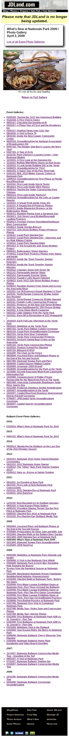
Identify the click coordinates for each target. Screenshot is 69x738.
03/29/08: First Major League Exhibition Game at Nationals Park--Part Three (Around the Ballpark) (33, 586)
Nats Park (35, 11)
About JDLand (54, 710)
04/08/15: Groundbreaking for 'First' (26, 168)
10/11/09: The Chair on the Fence (24, 353)
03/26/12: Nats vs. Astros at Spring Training (30, 472)
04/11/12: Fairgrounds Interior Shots (26, 272)
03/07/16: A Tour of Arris (20, 152)
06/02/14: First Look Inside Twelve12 (26, 195)
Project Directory (15, 715)
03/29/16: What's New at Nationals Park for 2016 (33, 426)
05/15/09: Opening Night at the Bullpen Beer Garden (34, 534)
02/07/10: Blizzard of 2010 (20, 350)
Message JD (53, 715)
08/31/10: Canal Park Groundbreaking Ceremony (33, 331)
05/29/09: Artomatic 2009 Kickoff (24, 366)
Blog (5, 11)
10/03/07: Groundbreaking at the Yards (27, 390)
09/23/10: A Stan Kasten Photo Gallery (27, 505)
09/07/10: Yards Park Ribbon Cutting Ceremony (32, 329)
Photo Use (52, 724)
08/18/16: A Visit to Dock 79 (21, 133)
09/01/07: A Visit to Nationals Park (25, 658)
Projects (24, 11)
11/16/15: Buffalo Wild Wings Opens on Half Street (33, 162)
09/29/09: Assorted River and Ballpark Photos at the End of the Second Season (33, 357)
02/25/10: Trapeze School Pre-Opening (27, 347)
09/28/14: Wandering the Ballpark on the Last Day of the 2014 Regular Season (33, 447)
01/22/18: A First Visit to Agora (23, 120)
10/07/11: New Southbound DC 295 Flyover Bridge (34, 307)
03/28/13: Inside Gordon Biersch (24, 227)
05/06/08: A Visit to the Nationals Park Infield (31, 560)
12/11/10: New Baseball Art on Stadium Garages (33, 503)
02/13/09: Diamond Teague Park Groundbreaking (33, 542)
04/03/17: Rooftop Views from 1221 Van (28, 130)
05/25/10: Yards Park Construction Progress (31, 337)
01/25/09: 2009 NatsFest (20, 545)
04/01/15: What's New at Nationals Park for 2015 (33, 436)
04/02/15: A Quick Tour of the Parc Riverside (31, 171)
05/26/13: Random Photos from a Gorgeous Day (32, 213)
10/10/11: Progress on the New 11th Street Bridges (34, 304)
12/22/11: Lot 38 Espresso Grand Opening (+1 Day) (34, 291)
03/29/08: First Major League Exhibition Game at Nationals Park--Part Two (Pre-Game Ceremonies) (34, 591)
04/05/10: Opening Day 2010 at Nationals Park (31, 513)
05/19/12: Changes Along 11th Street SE (28, 270)
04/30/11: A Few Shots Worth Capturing (28, 310)
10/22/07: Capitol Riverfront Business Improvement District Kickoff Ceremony (34, 394)
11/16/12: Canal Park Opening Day (25, 235)
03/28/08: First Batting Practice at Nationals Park (33, 600)
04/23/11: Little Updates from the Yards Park (30, 313)
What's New (33, 719)
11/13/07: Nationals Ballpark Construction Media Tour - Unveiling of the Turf (33, 654)
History (30, 724)
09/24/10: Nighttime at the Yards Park (27, 326)
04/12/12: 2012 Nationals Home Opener (28, 464)
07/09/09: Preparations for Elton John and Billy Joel (34, 531)
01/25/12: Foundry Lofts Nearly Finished (28, 278)
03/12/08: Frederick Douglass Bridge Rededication (34, 388)
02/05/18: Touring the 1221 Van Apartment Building (34, 117)
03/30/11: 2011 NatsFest (20, 493)
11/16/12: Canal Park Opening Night (26, 243)
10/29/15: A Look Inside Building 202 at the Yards (33, 165)
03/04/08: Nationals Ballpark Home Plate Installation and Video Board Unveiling (28, 642)
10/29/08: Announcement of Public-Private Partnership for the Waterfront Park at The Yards (33, 378)
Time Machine (49, 11)
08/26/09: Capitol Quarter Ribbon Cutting (28, 363)
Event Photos (14, 724)
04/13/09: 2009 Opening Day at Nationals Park (31, 537)
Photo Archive (14, 719)
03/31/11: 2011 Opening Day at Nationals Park (31, 490)
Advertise (51, 719)
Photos (14, 11)
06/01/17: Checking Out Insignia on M (27, 122)
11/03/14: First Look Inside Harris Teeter (28, 184)
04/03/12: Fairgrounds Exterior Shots (27, 275)
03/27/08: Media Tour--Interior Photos (27, 614)
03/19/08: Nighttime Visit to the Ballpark (28, 627)
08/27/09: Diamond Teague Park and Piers (29, 361)
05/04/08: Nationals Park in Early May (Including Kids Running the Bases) (32, 564)
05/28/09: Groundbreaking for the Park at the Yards (34, 369)
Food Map (32, 715)
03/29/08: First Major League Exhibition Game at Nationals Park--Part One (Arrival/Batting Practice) (34, 596)
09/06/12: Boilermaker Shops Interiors (27, 251)
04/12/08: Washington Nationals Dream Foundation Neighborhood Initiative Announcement (34, 575)
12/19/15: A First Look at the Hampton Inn (29, 160)
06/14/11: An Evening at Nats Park (25, 482)
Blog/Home (12, 710)
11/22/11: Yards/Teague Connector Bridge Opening (34, 299)
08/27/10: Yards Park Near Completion (27, 334)
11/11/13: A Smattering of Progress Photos (30, 205)
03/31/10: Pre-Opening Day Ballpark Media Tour (32, 516)
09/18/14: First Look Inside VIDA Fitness (28, 187)
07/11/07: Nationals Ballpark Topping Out (28, 661)
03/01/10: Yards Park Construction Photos (29, 345)
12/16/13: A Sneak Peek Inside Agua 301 (28, 203)
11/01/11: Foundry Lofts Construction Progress (32, 302)
